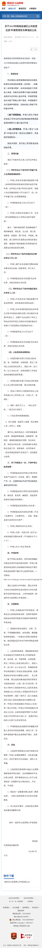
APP (8, 133)
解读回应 (22, 9)
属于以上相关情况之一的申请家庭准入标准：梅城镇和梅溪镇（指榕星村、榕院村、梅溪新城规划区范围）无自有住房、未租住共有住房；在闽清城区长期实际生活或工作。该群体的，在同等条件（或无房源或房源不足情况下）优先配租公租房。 (20, 444)
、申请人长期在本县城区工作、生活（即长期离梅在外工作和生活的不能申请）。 (21, 217)
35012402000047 (28, 920)
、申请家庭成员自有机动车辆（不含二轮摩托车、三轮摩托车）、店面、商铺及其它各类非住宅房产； (21, 516)
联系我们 (6, 907)
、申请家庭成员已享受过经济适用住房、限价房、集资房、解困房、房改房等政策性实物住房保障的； (21, 495)
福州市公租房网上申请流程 (26, 823)
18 (14, 88)
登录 (39, 11)
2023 (5, 63)
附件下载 (9, 876)
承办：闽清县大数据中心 (31, 945)
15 (20, 193)
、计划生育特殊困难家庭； (19, 416)
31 (5, 855)
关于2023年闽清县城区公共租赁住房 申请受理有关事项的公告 (21, 28)
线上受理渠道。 (16, 129)
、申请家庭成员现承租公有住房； (22, 506)
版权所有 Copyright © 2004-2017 (21, 923)
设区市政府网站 (28, 898)
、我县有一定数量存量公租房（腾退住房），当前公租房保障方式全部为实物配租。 (21, 796)
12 (29, 367)
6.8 (26, 203)
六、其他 (11, 745)
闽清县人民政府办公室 (21, 926)
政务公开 (12, 9)
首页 (3, 9)
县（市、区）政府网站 (16, 901)
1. (8, 115)
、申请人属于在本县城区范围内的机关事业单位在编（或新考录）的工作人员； (21, 268)
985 (20, 391)
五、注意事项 (13, 604)
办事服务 (33, 9)
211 (15, 391)
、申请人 (12, 547)
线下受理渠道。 (16, 115)
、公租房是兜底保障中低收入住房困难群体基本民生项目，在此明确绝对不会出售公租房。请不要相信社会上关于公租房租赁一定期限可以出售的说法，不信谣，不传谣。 (21, 777)
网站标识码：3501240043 (22, 914)
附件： (12, 823)
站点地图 (16, 907)
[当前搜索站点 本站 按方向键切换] (8, 16)
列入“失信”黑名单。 (24, 547)
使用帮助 (25, 907)
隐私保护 (21, 910)
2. (8, 129)
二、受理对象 (13, 154)
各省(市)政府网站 (14, 898)
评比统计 (35, 907)
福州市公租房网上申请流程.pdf (17, 882)
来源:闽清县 (8, 37)
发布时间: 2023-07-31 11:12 (25, 37)
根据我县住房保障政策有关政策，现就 (19, 58)
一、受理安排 (12, 74)
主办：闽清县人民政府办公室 (12, 945)
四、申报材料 (13, 553)
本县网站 (30, 901)
